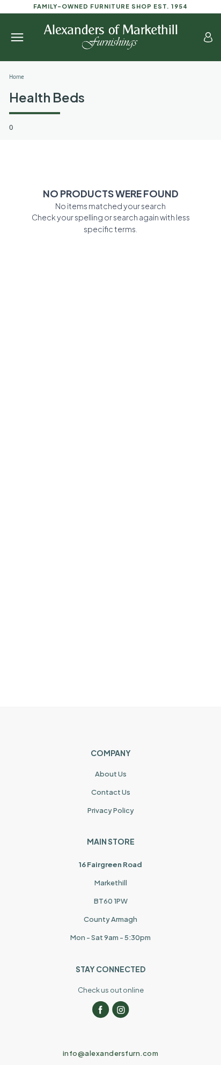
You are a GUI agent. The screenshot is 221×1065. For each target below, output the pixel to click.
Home (16, 76)
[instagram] (120, 1009)
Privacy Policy (110, 810)
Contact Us (110, 792)
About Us (111, 774)
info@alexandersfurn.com (111, 1053)
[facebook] (100, 1009)
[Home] (110, 37)
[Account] (208, 37)
